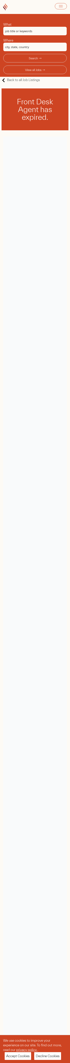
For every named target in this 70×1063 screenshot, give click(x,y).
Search (33, 58)
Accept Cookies (18, 1056)
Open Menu (61, 6)
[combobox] (35, 31)
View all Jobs (33, 70)
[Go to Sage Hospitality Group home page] (5, 7)
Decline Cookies (48, 1056)
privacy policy (27, 1050)
